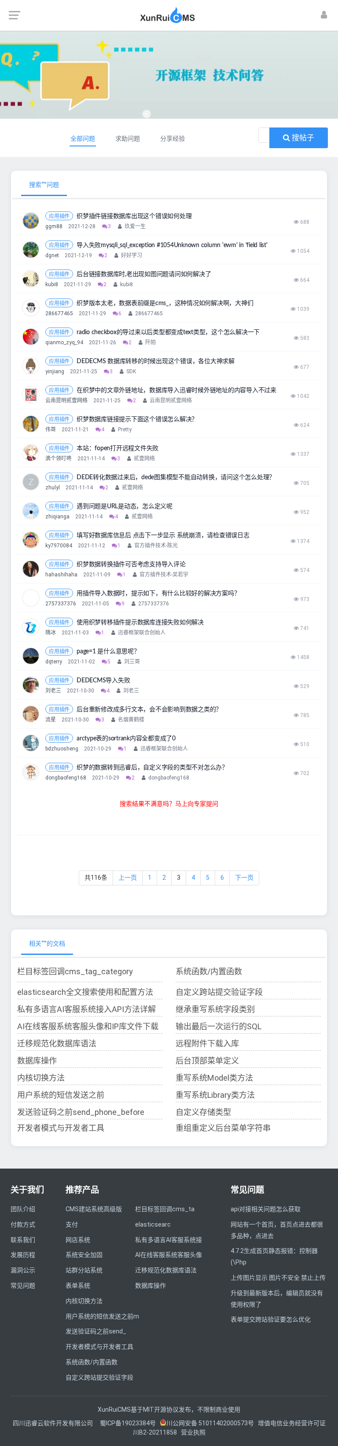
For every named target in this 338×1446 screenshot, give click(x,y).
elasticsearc (153, 1224)
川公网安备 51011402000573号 (210, 1423)
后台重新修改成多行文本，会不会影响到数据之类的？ (149, 710)
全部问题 (82, 138)
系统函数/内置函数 (209, 971)
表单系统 (78, 1285)
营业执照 (193, 1432)
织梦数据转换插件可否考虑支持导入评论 (131, 564)
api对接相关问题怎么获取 (266, 1209)
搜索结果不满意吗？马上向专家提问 (169, 803)
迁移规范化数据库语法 (56, 1043)
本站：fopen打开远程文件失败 (117, 448)
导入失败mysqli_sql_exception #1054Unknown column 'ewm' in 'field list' (172, 245)
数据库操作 (37, 1060)
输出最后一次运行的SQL (218, 1026)
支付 (72, 1224)
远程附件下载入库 (207, 1043)
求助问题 (127, 138)
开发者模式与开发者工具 (60, 1128)
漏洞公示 (23, 1270)
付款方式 (23, 1224)
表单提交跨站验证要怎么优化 (271, 1319)
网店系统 (78, 1239)
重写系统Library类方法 (215, 1095)
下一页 (244, 877)
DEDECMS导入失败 (103, 680)
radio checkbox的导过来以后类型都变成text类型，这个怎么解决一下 (168, 332)
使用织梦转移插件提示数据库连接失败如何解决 (140, 622)
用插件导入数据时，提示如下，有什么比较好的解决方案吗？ (158, 593)
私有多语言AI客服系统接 (168, 1239)
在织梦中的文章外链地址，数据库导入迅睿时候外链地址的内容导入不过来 (176, 390)
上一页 (127, 877)
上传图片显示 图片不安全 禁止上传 (278, 1277)
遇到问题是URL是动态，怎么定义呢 (125, 506)
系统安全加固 (84, 1254)
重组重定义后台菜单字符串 (223, 1128)
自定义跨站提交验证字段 (219, 992)
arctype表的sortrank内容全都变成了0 (126, 739)
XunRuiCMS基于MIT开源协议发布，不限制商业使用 (169, 1409)
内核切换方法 (41, 1077)
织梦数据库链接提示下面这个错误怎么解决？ (137, 419)
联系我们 (23, 1239)
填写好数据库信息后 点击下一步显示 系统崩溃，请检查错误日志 (163, 535)
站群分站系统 (84, 1270)
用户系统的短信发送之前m (102, 1316)
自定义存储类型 (203, 1112)
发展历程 (23, 1254)
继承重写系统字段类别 (215, 1009)
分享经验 (172, 138)
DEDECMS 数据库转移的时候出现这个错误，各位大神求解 (156, 361)
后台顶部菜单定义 (207, 1060)
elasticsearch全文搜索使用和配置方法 (85, 992)
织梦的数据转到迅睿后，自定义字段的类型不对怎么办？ (152, 768)
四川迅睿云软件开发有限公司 (53, 1423)
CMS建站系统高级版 (94, 1209)
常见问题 (23, 1285)
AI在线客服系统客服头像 (168, 1254)
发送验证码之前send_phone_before (80, 1112)
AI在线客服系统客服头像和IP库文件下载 (87, 1026)
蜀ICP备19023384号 (128, 1423)
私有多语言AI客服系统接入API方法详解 (86, 1009)
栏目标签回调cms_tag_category (75, 971)
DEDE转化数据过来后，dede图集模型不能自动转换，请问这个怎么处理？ (176, 477)
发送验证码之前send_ (96, 1331)
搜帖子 (302, 137)
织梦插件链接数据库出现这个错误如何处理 (134, 216)
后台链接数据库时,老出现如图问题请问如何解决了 (144, 274)
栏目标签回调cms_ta (165, 1209)
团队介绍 (23, 1209)
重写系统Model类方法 (214, 1077)
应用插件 (59, 216)
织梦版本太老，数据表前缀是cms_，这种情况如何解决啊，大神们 (165, 303)
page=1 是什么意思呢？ (108, 651)
